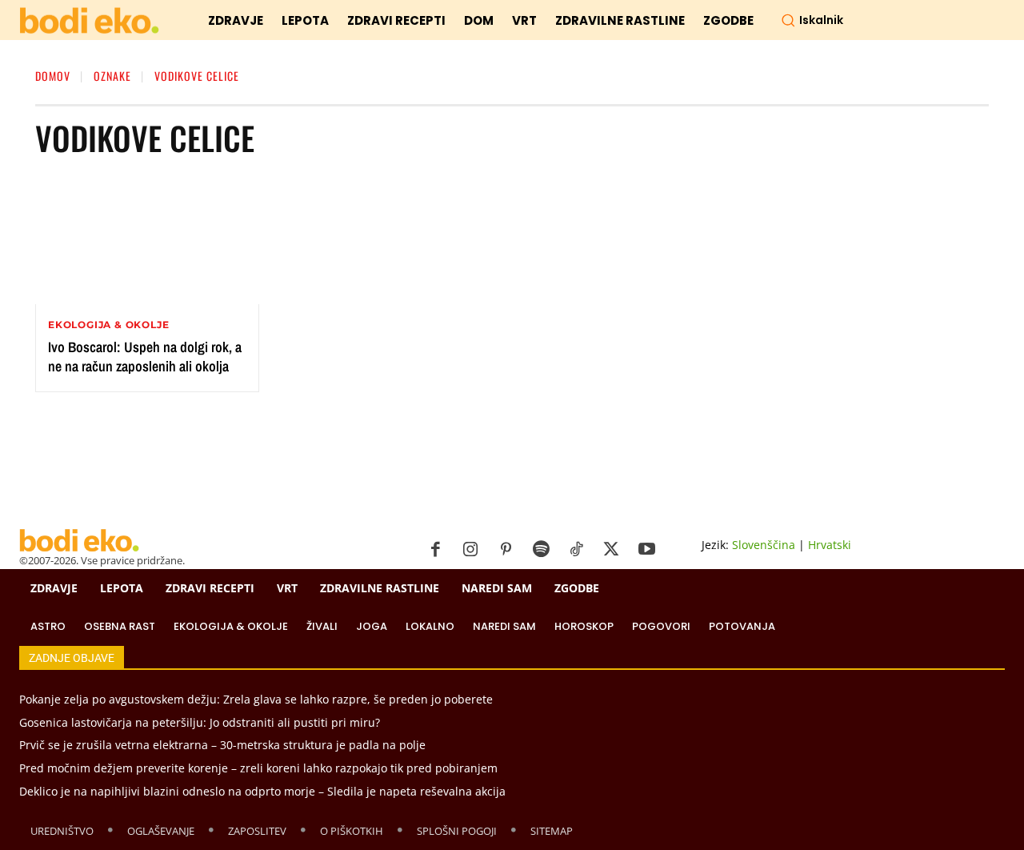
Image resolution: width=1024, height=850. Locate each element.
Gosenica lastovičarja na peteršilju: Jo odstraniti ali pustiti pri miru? (199, 722)
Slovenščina (763, 544)
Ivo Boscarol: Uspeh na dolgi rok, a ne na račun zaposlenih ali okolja (145, 356)
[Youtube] (646, 550)
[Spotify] (541, 550)
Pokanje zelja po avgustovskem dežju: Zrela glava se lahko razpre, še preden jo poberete (256, 699)
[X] (611, 550)
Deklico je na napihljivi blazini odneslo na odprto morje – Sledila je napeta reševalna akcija (262, 791)
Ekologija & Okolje (108, 325)
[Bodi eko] (89, 21)
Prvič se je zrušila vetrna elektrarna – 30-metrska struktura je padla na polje (222, 744)
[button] (812, 20)
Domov (52, 75)
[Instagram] (470, 550)
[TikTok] (576, 550)
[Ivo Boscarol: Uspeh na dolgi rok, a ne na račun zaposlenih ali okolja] (147, 240)
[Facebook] (435, 550)
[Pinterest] (505, 550)
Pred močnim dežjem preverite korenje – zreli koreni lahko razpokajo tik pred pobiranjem (258, 768)
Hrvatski (829, 544)
